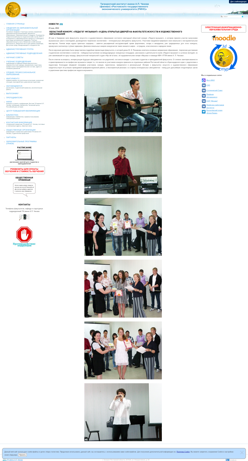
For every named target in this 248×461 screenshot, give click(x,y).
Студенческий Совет (214, 90)
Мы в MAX (210, 80)
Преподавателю (14, 98)
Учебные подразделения (18, 62)
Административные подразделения (24, 53)
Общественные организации (21, 130)
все (61, 24)
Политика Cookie (183, 452)
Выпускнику (12, 93)
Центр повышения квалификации (23, 111)
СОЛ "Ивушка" (212, 101)
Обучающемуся (14, 86)
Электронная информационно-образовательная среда (223, 29)
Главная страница (15, 24)
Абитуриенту (12, 78)
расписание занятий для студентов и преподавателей (24, 156)
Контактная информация (19, 122)
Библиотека (12, 115)
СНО (208, 85)
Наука (9, 102)
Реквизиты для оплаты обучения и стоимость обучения (24, 170)
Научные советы (14, 57)
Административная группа (19, 49)
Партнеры (11, 137)
